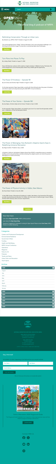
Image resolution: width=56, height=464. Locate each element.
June (3, 275)
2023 (28, 298)
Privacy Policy (24, 346)
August (4, 270)
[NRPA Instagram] (24, 452)
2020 (28, 307)
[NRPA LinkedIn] (28, 445)
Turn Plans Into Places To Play (13, 58)
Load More (28, 209)
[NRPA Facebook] (24, 439)
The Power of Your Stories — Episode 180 (17, 101)
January (4, 288)
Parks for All (5, 252)
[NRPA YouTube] (24, 445)
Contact (19, 346)
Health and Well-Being (8, 243)
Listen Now (7, 92)
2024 (28, 295)
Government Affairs (7, 239)
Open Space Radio (13, 218)
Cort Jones (44, 223)
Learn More (28, 422)
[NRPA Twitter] (28, 439)
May (3, 278)
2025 (28, 292)
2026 (28, 268)
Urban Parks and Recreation (10, 258)
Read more (7, 49)
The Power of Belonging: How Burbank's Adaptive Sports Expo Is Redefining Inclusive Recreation (26, 144)
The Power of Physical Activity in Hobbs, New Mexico (22, 188)
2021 (28, 304)
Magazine (4, 249)
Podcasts (4, 254)
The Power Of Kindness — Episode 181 (16, 80)
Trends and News (7, 256)
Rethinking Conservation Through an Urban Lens (20, 37)
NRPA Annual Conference (9, 245)
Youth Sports (5, 260)
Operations (5, 247)
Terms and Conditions (34, 346)
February (4, 286)
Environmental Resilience (9, 236)
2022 (28, 301)
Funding (4, 241)
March (3, 283)
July (3, 273)
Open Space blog (15, 221)
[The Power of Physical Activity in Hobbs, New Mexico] (15, 183)
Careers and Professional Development (13, 234)
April (3, 280)
